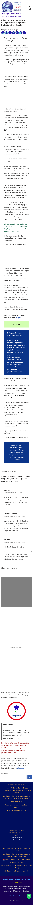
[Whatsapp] (3, 32)
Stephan (7, 490)
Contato (14, 802)
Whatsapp (20, 768)
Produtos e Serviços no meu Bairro (16, 805)
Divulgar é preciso (10, 514)
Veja (8, 433)
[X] (13, 32)
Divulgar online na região (14, 811)
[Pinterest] (17, 32)
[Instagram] (10, 32)
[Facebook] (6, 32)
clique (18, 318)
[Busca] (30, 9)
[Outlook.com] (20, 32)
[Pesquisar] (29, 777)
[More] (24, 32)
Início (10, 895)
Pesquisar (4, 774)
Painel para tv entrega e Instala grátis (16, 871)
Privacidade (22, 895)
